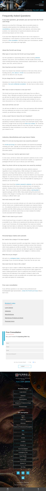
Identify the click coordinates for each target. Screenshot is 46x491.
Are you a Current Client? (20, 362)
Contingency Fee (23, 452)
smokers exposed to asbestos (23, 184)
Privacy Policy (20, 482)
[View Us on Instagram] (23, 472)
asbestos (37, 57)
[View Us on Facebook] (18, 472)
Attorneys (23, 423)
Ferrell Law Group (9, 144)
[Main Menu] (43, 2)
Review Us (23, 463)
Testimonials (23, 459)
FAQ (23, 430)
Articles (23, 437)
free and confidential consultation (17, 84)
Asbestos (8, 311)
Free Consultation (23, 448)
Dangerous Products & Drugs (14, 318)
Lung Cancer (9, 307)
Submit (23, 366)
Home (23, 416)
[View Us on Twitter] (27, 472)
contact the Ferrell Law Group (30, 290)
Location (23, 441)
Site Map (23, 467)
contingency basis (15, 258)
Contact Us (23, 445)
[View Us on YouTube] (23, 477)
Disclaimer (26, 482)
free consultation (13, 40)
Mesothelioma (9, 314)
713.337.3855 (38, 10)
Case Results (23, 456)
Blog (23, 434)
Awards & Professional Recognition (23, 427)
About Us (23, 419)
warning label (35, 190)
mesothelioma (6, 29)
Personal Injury (9, 321)
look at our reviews (30, 123)
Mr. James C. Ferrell (17, 72)
